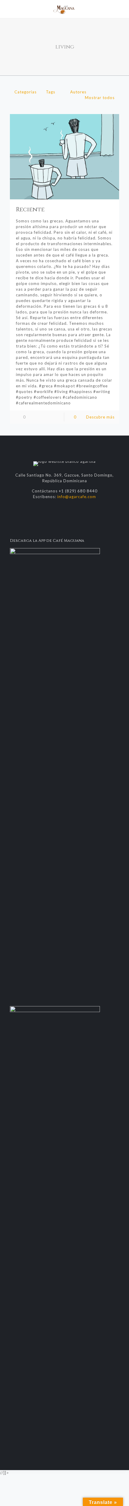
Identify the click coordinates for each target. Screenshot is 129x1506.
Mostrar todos (100, 97)
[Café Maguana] (64, 8)
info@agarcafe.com (76, 496)
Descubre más (100, 417)
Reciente (30, 209)
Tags (50, 92)
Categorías (25, 92)
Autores (78, 92)
